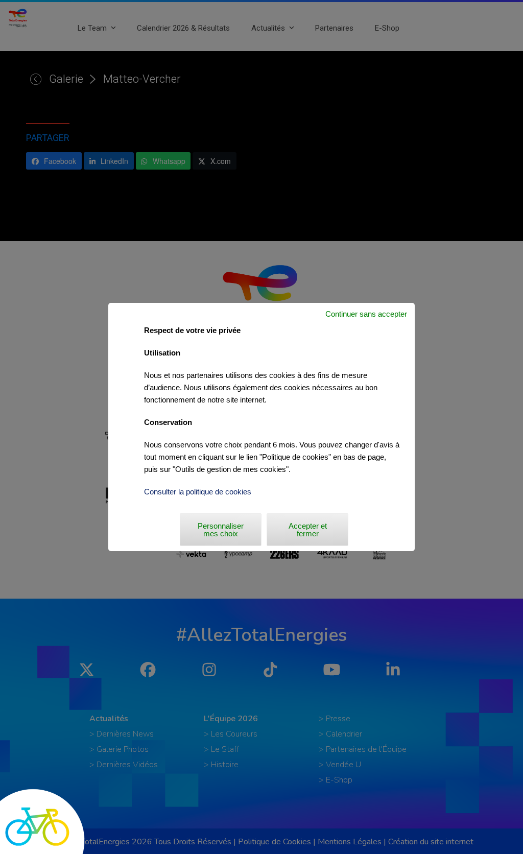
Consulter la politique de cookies (197, 491)
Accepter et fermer (308, 529)
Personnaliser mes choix (221, 529)
